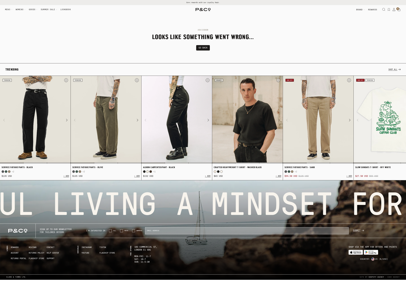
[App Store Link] (356, 252)
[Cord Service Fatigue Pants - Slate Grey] (3, 171)
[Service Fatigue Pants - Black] (35, 119)
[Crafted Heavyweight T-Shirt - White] (221, 171)
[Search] (384, 9)
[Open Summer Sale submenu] (56, 9)
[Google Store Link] (371, 252)
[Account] (394, 9)
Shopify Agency (376, 277)
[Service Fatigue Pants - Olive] (106, 119)
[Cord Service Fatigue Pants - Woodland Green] (6, 171)
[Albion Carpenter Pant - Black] (176, 119)
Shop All (392, 69)
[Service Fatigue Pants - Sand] (9, 171)
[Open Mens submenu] (12, 9)
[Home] (203, 9)
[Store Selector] (372, 259)
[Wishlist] (389, 9)
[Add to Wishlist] (66, 80)
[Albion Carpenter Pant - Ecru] (147, 171)
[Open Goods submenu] (37, 9)
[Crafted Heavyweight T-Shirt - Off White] (215, 171)
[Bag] (399, 10)
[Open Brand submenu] (364, 9)
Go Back (203, 48)
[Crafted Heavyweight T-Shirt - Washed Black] (247, 119)
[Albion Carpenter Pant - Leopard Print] (150, 171)
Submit (356, 230)
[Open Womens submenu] (25, 9)
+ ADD (66, 176)
